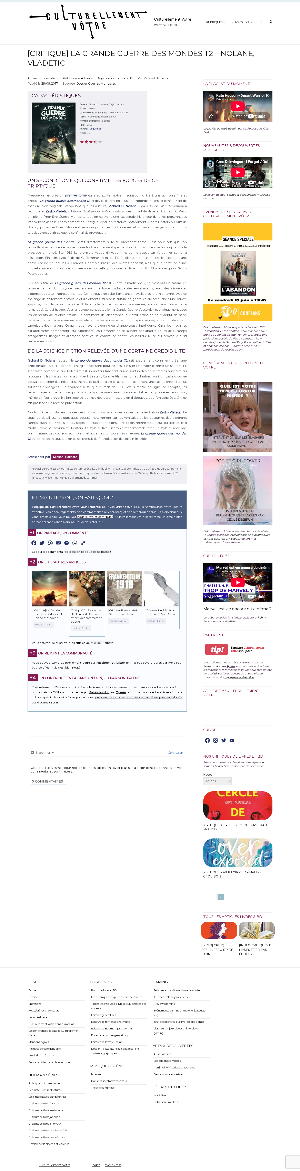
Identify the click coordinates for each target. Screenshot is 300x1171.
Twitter (120, 662)
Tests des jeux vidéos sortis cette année (177, 990)
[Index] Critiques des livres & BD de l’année (217, 949)
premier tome (76, 195)
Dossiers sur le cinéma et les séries (49, 1143)
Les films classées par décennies (47, 1096)
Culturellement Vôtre (172, 19)
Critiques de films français (44, 1103)
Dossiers (33, 997)
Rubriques (214, 22)
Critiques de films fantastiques (46, 1137)
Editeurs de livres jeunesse (106, 1042)
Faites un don (99, 692)
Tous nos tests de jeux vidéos (171, 997)
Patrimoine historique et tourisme (174, 1067)
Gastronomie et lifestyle (168, 1074)
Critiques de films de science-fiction (49, 1130)
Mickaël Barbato (155, 78)
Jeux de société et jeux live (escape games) (179, 1021)
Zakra (96, 1165)
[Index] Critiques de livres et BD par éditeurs (256, 949)
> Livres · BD (240, 22)
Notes (207, 774)
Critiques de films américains (46, 1110)
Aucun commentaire (43, 78)
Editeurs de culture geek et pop (110, 1035)
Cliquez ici (95, 128)
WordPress (113, 1165)
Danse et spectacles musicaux (109, 1081)
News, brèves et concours (44, 1010)
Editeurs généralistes (103, 1015)
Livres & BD (124, 78)
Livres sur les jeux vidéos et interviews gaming (176, 1031)
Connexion (175, 753)
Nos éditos (160, 1095)
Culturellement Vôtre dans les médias (51, 1024)
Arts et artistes (162, 1054)
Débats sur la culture (166, 1102)
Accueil (33, 990)
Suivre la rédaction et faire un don (49, 1062)
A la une (87, 78)
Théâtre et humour (103, 1087)
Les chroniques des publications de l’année (116, 997)
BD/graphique (104, 78)
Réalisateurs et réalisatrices (45, 1090)
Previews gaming (164, 1003)
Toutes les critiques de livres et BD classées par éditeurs (118, 1006)
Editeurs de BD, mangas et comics (111, 1028)
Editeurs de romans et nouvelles (110, 1021)
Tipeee (121, 692)
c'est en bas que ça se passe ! (90, 551)
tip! (216, 649)
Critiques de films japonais (44, 1117)
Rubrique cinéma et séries (44, 1083)
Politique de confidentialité (45, 1048)
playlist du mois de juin (222, 128)
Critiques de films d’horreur (45, 1123)
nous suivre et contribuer (95, 516)
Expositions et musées (167, 1060)
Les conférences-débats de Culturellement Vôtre (54, 1033)
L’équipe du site (38, 1017)
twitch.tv (260, 617)
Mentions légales (39, 1042)
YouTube (230, 621)
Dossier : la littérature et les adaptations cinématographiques (115, 1051)
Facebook (103, 662)
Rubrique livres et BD (104, 990)
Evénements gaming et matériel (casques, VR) (179, 1013)
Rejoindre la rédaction (42, 1055)
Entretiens (35, 1003)
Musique (96, 1074)
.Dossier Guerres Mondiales (96, 83)
